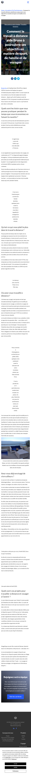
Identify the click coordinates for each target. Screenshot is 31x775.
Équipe (7, 736)
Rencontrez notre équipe (12, 24)
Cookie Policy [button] (8, 757)
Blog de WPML (23, 746)
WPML (23, 736)
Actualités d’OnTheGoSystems (13, 10)
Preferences (15, 771)
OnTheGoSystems (2, 2)
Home (2, 10)
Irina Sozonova (23, 70)
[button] (12, 78)
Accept (15, 763)
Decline (15, 767)
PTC (23, 737)
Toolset (23, 739)
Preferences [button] (13, 759)
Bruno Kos (4, 88)
